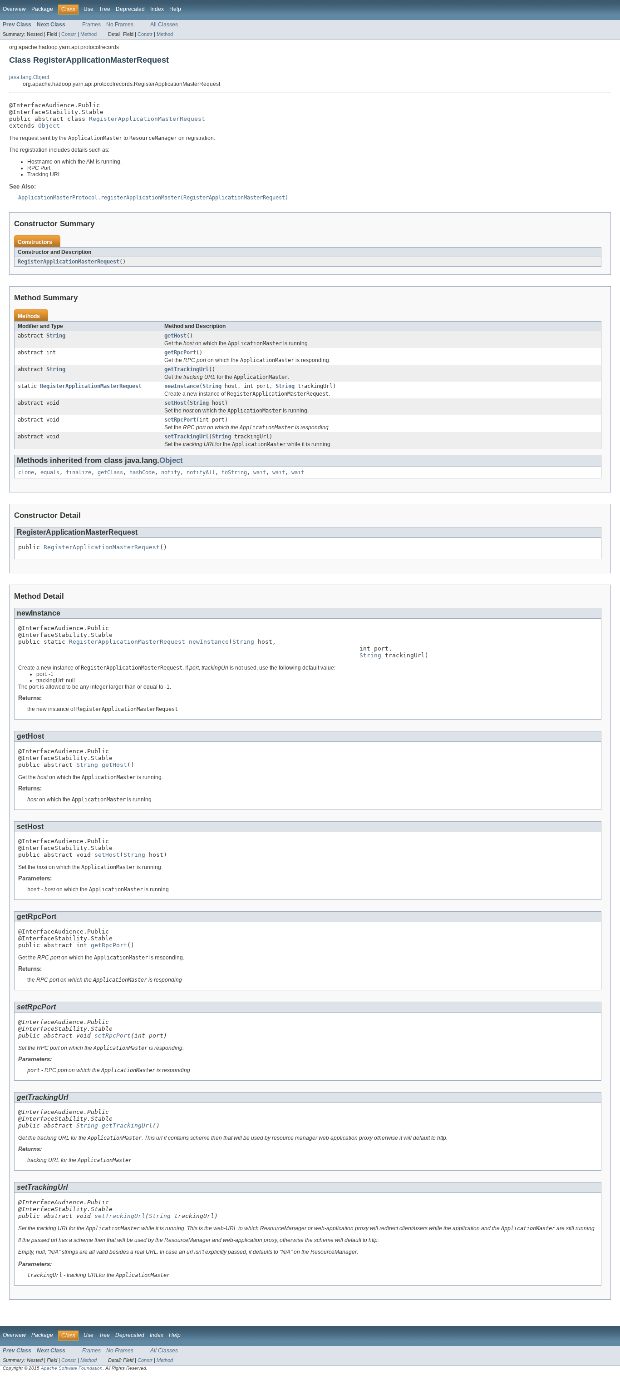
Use (88, 9)
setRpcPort (180, 420)
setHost (175, 403)
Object (49, 125)
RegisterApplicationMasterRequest (147, 118)
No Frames (119, 24)
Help (175, 9)
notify (170, 472)
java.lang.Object (29, 77)
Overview (14, 9)
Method (88, 34)
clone (26, 472)
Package (42, 9)
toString (234, 472)
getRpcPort (180, 352)
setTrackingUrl (186, 436)
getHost (175, 336)
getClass (110, 472)
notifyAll (201, 472)
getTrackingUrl (186, 369)
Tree (104, 9)
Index (157, 9)
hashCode (142, 472)
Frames (91, 24)
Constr (68, 34)
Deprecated (130, 9)
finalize (78, 472)
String (55, 336)
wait (259, 472)
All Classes (164, 24)
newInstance (181, 386)
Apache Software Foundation (72, 1368)
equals (49, 472)
